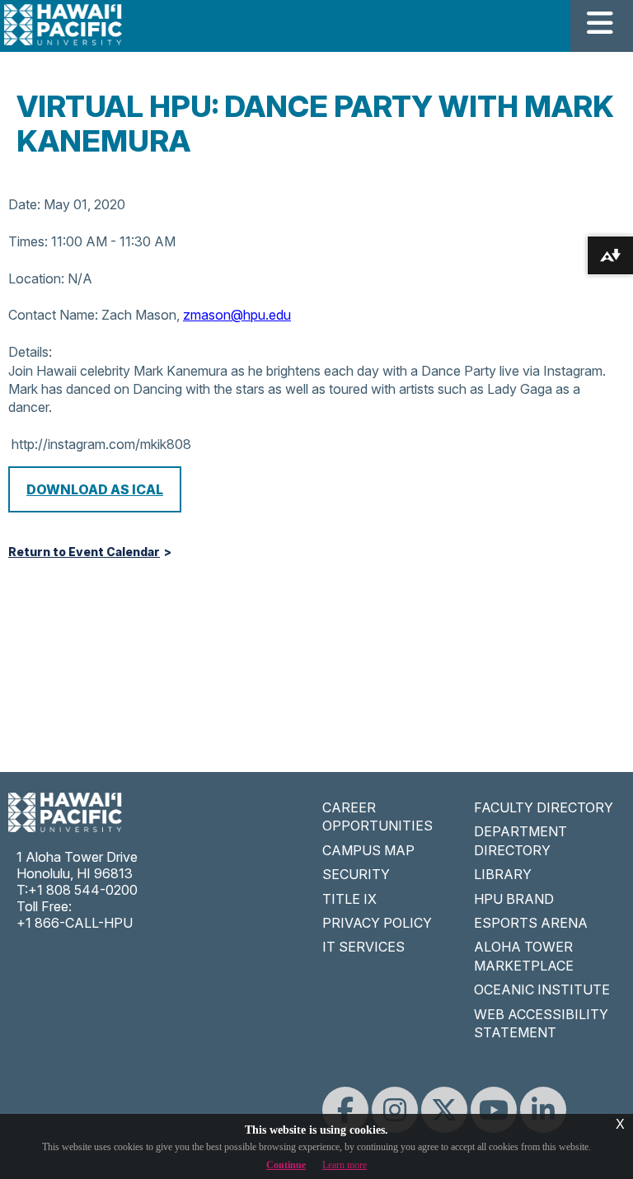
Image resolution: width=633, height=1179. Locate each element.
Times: (28, 241)
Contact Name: (53, 314)
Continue (286, 1165)
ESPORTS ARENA (531, 923)
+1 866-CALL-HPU (74, 923)
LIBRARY (503, 874)
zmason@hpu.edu (237, 314)
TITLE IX (349, 899)
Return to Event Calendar (84, 552)
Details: (30, 352)
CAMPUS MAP (368, 850)
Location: (36, 278)
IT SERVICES (363, 946)
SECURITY (356, 874)
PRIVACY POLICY (377, 923)
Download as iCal (94, 489)
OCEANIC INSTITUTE (542, 989)
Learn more (344, 1165)
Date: (24, 204)
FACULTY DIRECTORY (543, 807)
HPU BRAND (514, 899)
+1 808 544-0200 (83, 890)
